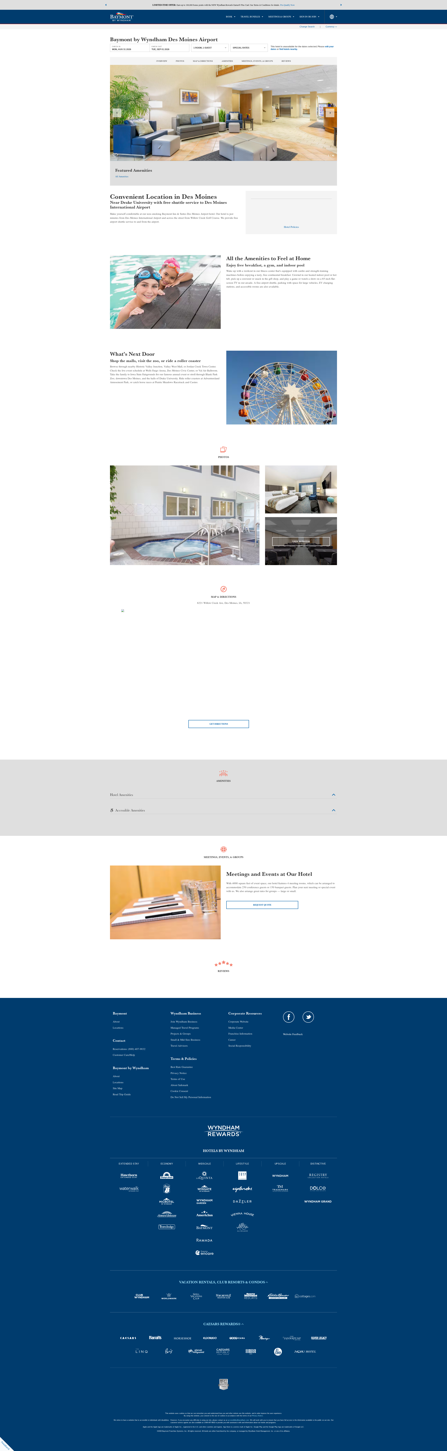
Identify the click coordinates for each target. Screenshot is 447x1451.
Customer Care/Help (124, 1055)
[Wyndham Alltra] (242, 1227)
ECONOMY (167, 1163)
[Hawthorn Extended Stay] (129, 1176)
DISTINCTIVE (318, 1163)
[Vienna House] (242, 1215)
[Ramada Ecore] (204, 1253)
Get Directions (219, 723)
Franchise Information (240, 1033)
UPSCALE (280, 1163)
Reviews (286, 61)
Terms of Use (178, 1079)
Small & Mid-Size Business (185, 1039)
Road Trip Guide (122, 1094)
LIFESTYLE (242, 1163)
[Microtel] (167, 1202)
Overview (161, 61)
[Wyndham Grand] (318, 1202)
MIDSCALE (204, 1163)
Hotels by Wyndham (223, 1151)
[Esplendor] (242, 1189)
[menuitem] (230, 17)
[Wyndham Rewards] (223, 1131)
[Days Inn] (167, 1176)
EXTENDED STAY (129, 1163)
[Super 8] (167, 1189)
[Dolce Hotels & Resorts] (318, 1189)
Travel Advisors (179, 1045)
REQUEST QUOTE (262, 904)
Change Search (307, 26)
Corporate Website (238, 1021)
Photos (180, 61)
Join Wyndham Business (184, 1021)
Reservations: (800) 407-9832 (129, 1049)
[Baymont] (204, 1227)
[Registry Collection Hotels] (318, 1176)
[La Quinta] (204, 1176)
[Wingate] (204, 1189)
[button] (106, 5)
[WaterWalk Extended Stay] (129, 1189)
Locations (118, 1027)
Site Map (117, 1088)
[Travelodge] (167, 1227)
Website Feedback (293, 1034)
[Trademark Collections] (280, 1189)
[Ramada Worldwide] (204, 1240)
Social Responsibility (239, 1045)
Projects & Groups (181, 1033)
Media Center (235, 1027)
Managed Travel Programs (185, 1027)
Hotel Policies (291, 227)
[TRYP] (242, 1176)
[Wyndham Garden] (204, 1202)
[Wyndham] (280, 1176)
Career (232, 1039)
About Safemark (179, 1085)
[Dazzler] (242, 1202)
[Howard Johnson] (167, 1215)
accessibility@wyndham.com (238, 1420)
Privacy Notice (179, 1073)
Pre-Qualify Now (287, 4)
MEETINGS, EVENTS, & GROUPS (257, 61)
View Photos (301, 541)
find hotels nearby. (288, 49)
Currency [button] (330, 26)
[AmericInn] (204, 1215)
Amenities (227, 61)
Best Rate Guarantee (182, 1067)
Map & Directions (203, 61)
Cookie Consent (179, 1091)
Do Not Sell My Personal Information (191, 1097)
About (116, 1021)
